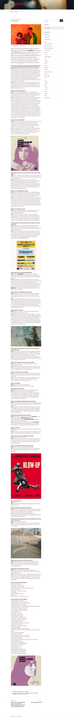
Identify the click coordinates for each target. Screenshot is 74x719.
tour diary (46, 89)
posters (45, 84)
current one (34, 416)
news (45, 80)
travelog (45, 93)
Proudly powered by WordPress (16, 716)
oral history (46, 82)
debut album (17, 52)
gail (21, 19)
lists (45, 78)
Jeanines (30, 50)
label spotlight (46, 76)
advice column (47, 35)
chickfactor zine (47, 50)
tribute (45, 95)
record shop (20, 62)
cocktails (46, 52)
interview (14, 691)
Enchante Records (47, 56)
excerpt (45, 65)
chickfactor (19, 4)
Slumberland (20, 274)
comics (45, 54)
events (45, 63)
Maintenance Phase (25, 417)
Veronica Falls (24, 236)
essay (45, 58)
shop (16, 11)
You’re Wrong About (29, 419)
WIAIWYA (13, 287)
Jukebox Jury (46, 73)
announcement (47, 39)
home (12, 11)
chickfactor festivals (48, 43)
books (45, 41)
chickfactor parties (47, 45)
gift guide (46, 67)
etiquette (46, 61)
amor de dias (46, 37)
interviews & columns (23, 691)
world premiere (47, 97)
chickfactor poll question (48, 48)
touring (45, 91)
